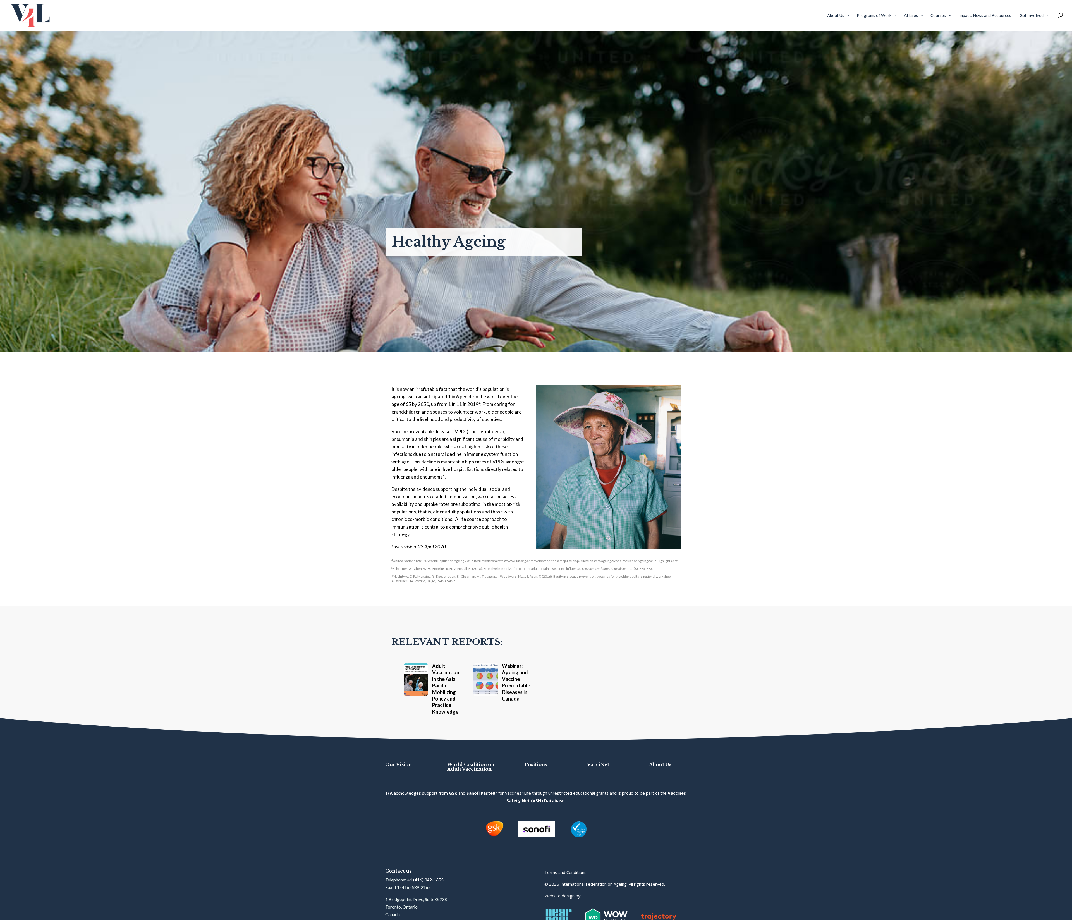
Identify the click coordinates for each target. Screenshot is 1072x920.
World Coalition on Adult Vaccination (470, 767)
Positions (536, 764)
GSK (453, 793)
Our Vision (398, 764)
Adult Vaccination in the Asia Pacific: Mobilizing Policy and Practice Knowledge (445, 689)
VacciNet (598, 764)
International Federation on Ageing (593, 884)
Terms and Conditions (565, 872)
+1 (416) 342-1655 (425, 879)
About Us (660, 764)
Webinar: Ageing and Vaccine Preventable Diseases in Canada (516, 682)
